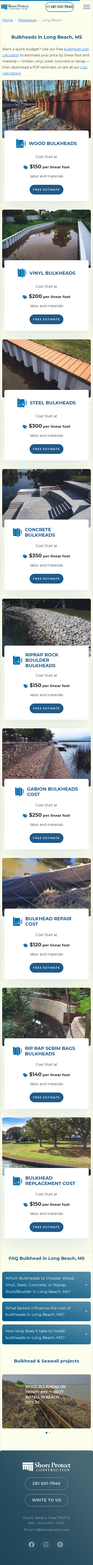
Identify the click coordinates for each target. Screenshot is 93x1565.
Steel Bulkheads (53, 402)
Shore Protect (18, 7)
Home (7, 20)
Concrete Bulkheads (40, 532)
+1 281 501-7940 (59, 7)
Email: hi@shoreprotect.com (46, 1530)
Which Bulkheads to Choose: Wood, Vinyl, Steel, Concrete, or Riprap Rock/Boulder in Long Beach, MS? (46, 1285)
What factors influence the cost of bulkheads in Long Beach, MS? (46, 1311)
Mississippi (27, 20)
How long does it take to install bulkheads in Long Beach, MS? (46, 1334)
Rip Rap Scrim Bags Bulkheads (50, 1051)
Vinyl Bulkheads (52, 273)
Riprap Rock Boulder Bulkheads (41, 660)
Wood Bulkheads (53, 143)
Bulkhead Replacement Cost (50, 1180)
